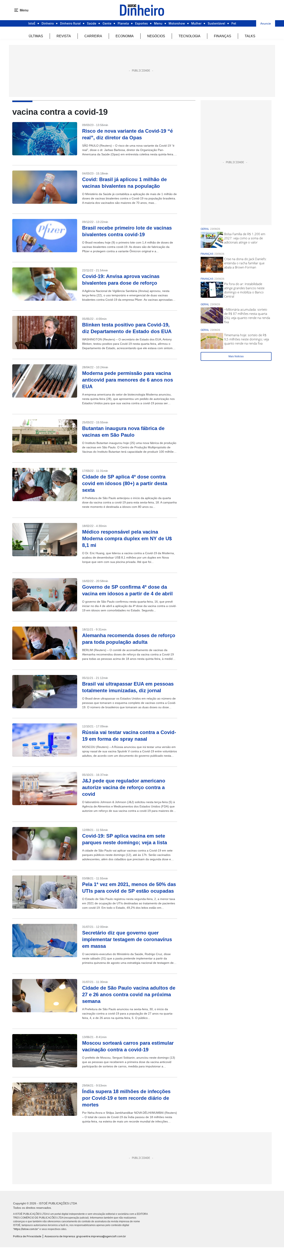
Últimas (36, 36)
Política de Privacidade (27, 1236)
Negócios (156, 36)
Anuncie (265, 23)
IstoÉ (31, 23)
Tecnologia (189, 36)
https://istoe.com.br (26, 1229)
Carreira (93, 36)
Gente (106, 23)
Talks (250, 36)
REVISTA (64, 36)
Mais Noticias (236, 356)
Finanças (222, 36)
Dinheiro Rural (70, 23)
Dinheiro (48, 23)
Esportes (141, 23)
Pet (233, 23)
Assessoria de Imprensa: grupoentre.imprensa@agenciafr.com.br (85, 1236)
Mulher (196, 23)
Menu (158, 23)
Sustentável (216, 23)
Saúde (91, 23)
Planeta (123, 23)
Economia (125, 36)
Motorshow (177, 23)
